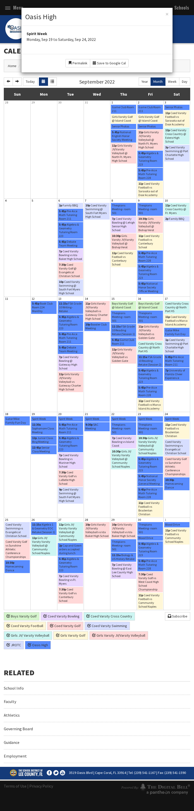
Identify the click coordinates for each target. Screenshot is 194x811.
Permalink (79, 63)
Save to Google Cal (111, 63)
